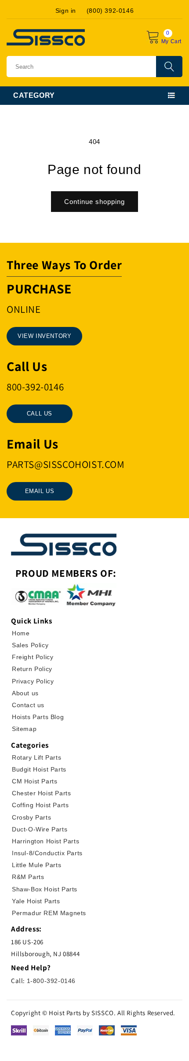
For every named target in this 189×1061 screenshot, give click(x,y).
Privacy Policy (33, 681)
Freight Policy (32, 656)
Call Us (39, 413)
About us (25, 693)
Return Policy (32, 668)
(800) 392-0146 (110, 10)
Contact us (28, 705)
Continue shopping (94, 201)
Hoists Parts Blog (38, 716)
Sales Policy (30, 645)
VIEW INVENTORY (44, 336)
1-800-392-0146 (51, 980)
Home (20, 633)
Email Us (40, 491)
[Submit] (169, 66)
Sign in (65, 10)
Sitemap (24, 728)
